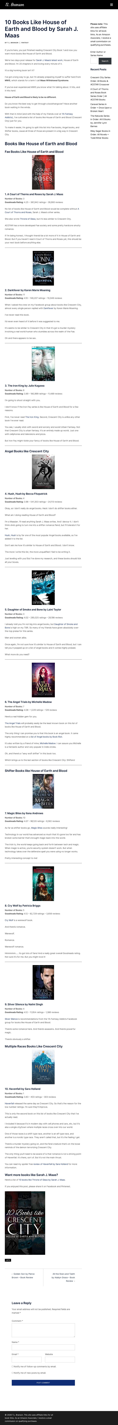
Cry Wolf (9, 920)
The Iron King (32, 417)
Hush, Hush (10, 535)
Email (15, 1354)
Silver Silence (11, 1019)
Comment (17, 1321)
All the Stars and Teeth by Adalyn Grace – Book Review (63, 1277)
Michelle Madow (48, 743)
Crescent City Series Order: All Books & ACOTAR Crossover (100, 81)
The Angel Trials (13, 723)
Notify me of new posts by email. (30, 1373)
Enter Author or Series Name (98, 54)
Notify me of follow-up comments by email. (35, 1366)
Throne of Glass (27, 219)
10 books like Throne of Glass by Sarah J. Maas (42, 1180)
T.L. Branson (12, 43)
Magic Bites (36, 828)
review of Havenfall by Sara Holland (50, 1164)
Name (15, 1342)
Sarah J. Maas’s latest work (49, 60)
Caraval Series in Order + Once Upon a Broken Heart (100, 107)
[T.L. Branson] (15, 4)
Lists (8, 1260)
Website (49, 1354)
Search (105, 61)
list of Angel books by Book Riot (46, 737)
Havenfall (9, 1103)
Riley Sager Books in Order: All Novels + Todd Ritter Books (100, 134)
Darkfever (48, 308)
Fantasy (25, 43)
